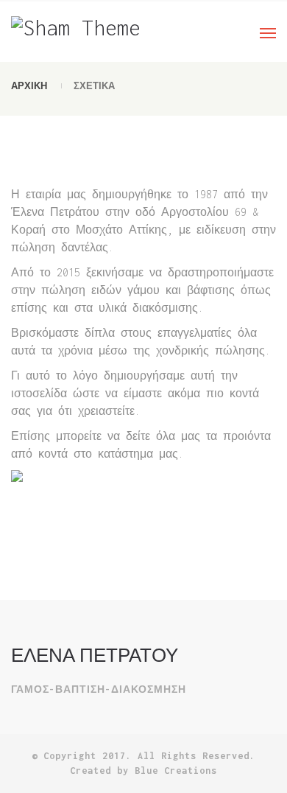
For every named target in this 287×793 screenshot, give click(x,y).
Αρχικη (29, 86)
